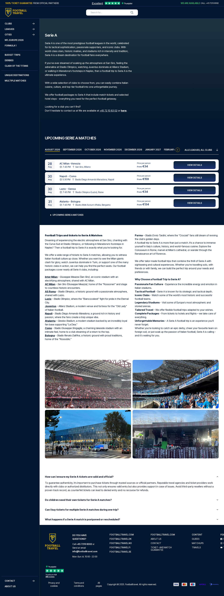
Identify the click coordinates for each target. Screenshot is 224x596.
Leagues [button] (9, 29)
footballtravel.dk (121, 539)
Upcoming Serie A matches (68, 215)
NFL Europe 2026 (14, 40)
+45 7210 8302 (84, 544)
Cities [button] (8, 34)
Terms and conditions (79, 584)
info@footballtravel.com (84, 551)
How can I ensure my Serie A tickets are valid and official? (79, 476)
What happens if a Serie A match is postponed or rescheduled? (82, 519)
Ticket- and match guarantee (161, 548)
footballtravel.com (122, 534)
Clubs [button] (8, 23)
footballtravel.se (120, 552)
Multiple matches (15, 80)
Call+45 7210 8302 (210, 3)
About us (10, 586)
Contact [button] (10, 581)
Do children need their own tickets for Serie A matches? (78, 499)
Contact (156, 543)
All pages (99, 584)
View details (194, 165)
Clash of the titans (16, 66)
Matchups (197, 543)
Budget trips (12, 55)
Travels (196, 547)
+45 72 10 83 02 (108, 110)
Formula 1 (10, 45)
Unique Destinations (17, 75)
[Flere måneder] (178, 150)
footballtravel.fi (120, 547)
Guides (195, 539)
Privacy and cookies (54, 584)
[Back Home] (16, 12)
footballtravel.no (121, 543)
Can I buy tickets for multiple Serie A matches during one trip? (82, 509)
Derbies (9, 60)
